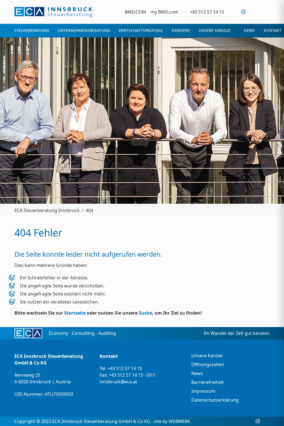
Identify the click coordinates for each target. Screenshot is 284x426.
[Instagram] (243, 12)
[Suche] (266, 12)
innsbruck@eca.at (118, 382)
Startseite (75, 313)
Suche (145, 313)
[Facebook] (232, 12)
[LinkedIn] (254, 12)
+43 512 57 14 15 (125, 368)
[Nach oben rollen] (271, 413)
